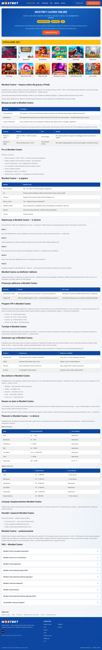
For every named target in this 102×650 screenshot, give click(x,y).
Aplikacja (56, 3)
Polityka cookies (96, 647)
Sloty (13, 614)
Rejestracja (45, 3)
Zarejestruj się (93, 3)
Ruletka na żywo (48, 635)
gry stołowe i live (40, 90)
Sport (45, 632)
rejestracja (82, 90)
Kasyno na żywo (6, 614)
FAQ (51, 3)
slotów (22, 343)
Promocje (19, 614)
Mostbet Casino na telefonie (13, 174)
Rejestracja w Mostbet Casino (15, 220)
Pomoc (43, 614)
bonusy (8, 99)
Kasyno (45, 630)
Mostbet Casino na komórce (31, 614)
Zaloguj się (79, 3)
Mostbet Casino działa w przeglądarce (47, 277)
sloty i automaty (30, 90)
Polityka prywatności (85, 647)
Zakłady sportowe (51, 614)
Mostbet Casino (31, 3)
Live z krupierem (9, 166)
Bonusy (63, 3)
